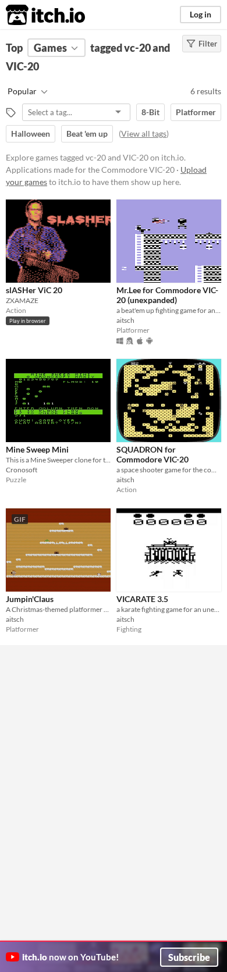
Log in (200, 14)
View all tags (143, 133)
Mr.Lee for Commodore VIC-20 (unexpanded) (167, 295)
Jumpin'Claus (30, 599)
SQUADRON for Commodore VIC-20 (152, 454)
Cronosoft (21, 469)
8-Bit (150, 112)
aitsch (125, 320)
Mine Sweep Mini (37, 449)
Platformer (196, 112)
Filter (207, 43)
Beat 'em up (87, 133)
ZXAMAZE (22, 300)
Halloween (30, 133)
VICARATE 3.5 (142, 599)
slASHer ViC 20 (34, 290)
